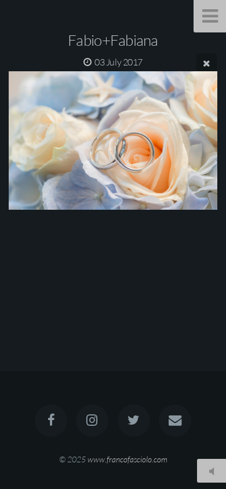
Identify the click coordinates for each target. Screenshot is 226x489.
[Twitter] (134, 420)
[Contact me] (175, 420)
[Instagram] (92, 420)
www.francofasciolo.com (127, 459)
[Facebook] (51, 420)
